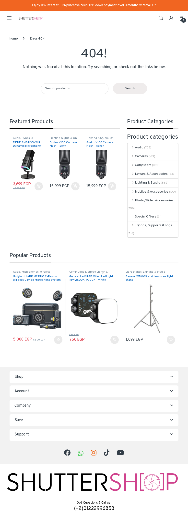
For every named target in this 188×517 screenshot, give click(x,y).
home (14, 39)
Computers (143, 165)
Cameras (141, 156)
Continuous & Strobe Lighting (88, 272)
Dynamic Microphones (23, 139)
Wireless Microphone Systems (31, 273)
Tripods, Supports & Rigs (153, 225)
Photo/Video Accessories (154, 200)
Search (161, 18)
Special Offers (145, 217)
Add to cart (39, 186)
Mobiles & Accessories (151, 192)
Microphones (30, 272)
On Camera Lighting (63, 139)
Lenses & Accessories (151, 174)
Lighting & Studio (61, 138)
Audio (17, 138)
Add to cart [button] (58, 340)
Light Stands (134, 272)
